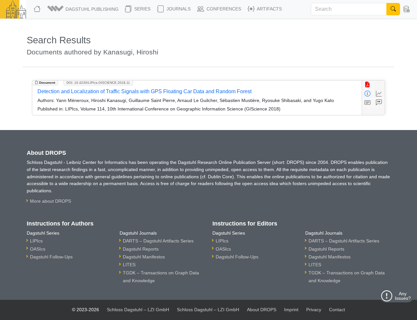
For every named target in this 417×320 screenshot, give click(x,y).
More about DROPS (50, 201)
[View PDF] (367, 84)
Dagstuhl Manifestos (144, 256)
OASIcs (37, 249)
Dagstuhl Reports (141, 249)
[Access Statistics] (379, 93)
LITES (129, 264)
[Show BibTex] (379, 102)
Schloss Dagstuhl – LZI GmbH (138, 309)
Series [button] (142, 8)
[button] (83, 9)
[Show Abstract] (367, 102)
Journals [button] (178, 8)
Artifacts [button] (269, 8)
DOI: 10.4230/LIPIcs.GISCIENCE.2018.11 (98, 82)
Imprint (291, 309)
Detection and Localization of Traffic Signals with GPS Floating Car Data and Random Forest (144, 91)
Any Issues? (403, 296)
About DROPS (261, 309)
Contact (337, 309)
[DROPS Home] (37, 9)
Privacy (313, 309)
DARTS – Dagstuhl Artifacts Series (158, 240)
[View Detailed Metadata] (367, 93)
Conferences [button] (223, 8)
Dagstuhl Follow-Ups (51, 256)
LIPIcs (36, 240)
